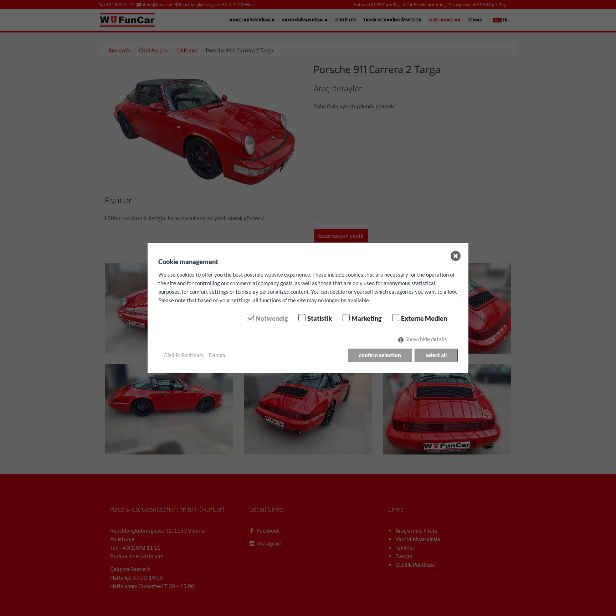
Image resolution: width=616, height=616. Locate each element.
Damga (217, 355)
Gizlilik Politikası (183, 355)
